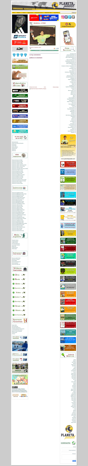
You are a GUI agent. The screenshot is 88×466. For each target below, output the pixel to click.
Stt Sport (13, 333)
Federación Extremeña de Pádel (17, 172)
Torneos (72, 126)
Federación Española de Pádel (17, 171)
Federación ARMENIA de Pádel (17, 196)
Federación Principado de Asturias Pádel (19, 179)
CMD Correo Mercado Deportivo (17, 143)
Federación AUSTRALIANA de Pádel (18, 197)
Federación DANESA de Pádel (17, 208)
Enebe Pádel (73, 373)
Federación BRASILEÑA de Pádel (18, 201)
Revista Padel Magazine (16, 261)
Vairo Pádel (74, 413)
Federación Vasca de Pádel (17, 182)
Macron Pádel (73, 389)
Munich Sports (73, 390)
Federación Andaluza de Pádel (17, 161)
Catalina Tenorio (15, 242)
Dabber (74, 368)
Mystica (74, 391)
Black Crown (74, 364)
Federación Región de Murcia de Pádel (19, 180)
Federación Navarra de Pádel (17, 178)
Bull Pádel (74, 365)
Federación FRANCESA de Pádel (18, 213)
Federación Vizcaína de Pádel (17, 183)
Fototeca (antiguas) (71, 79)
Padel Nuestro (14, 332)
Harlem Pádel (73, 374)
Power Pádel (73, 397)
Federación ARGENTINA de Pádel (18, 195)
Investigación (71, 85)
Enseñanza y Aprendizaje (69, 72)
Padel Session (73, 396)
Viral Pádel (74, 417)
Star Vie (74, 411)
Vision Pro (74, 418)
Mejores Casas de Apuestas (17, 331)
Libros (73, 89)
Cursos (73, 69)
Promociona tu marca (39, 12)
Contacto (24, 12)
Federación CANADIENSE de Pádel (18, 203)
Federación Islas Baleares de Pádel (18, 174)
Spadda (74, 410)
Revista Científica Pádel (16, 258)
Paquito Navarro (15, 247)
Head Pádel (74, 375)
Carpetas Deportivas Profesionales (18, 328)
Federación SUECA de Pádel (17, 228)
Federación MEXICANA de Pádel (18, 222)
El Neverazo (14, 144)
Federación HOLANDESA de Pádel (18, 217)
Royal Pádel (74, 402)
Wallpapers (72, 129)
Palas (73, 102)
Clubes (72, 64)
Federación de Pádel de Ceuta (17, 169)
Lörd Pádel (74, 386)
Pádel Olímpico (71, 100)
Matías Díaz (14, 246)
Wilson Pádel (73, 422)
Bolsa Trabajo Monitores (70, 57)
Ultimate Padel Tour (71, 127)
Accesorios (72, 53)
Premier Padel (71, 107)
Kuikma (74, 384)
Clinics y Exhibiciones (70, 63)
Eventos (72, 74)
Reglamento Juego (48, 12)
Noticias (72, 94)
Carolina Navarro (15, 241)
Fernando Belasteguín (16, 243)
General (73, 80)
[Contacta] (73, 18)
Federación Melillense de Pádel (17, 177)
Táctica (72, 118)
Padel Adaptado (71, 97)
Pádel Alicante (14, 148)
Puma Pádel (74, 400)
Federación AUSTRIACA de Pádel (18, 198)
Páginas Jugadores (70, 101)
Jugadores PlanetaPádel (70, 86)
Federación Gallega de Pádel (17, 173)
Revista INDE (14, 260)
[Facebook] (66, 18)
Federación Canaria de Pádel (17, 162)
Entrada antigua (56, 87)
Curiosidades (71, 68)
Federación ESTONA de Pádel (17, 211)
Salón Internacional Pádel (70, 115)
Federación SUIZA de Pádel (17, 229)
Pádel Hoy (14, 149)
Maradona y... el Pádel (40, 23)
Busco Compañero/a (70, 59)
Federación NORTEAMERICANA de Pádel (19, 223)
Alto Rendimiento (15, 326)
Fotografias (36, 47)
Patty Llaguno (14, 248)
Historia (39, 47)
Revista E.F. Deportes (16, 259)
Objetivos (18, 12)
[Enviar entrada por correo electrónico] (30, 48)
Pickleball (73, 105)
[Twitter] (70, 18)
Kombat (74, 383)
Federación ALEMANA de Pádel (17, 192)
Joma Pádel (74, 378)
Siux (75, 408)
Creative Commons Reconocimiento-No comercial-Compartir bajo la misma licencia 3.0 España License (19, 390)
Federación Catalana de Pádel (17, 167)
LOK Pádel (74, 385)
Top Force (74, 412)
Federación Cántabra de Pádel (17, 163)
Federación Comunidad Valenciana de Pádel (20, 168)
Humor (73, 84)
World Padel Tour (71, 131)
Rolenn (74, 401)
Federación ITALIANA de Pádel (17, 219)
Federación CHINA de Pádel (17, 207)
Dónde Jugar (71, 70)
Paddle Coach (73, 395)
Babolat (74, 363)
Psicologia (72, 110)
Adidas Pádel (14, 325)
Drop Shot (74, 369)
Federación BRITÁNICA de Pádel (18, 202)
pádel (74, 96)
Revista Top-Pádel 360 (16, 264)
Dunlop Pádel (73, 370)
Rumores (72, 113)
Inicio (14, 12)
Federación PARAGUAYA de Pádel (18, 224)
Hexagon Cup (72, 81)
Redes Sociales (30, 12)
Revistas (72, 112)
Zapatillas (72, 132)
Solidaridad (73, 116)
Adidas (75, 359)
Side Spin (74, 407)
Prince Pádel (73, 399)
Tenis (73, 122)
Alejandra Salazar (15, 240)
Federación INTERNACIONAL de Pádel (19, 218)
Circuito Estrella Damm (70, 62)
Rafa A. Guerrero (21, 388)
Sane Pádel (74, 405)
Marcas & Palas (71, 90)
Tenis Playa (72, 123)
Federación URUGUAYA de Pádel (18, 230)
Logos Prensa (56, 12)
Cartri (75, 367)
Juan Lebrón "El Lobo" (16, 245)
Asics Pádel (74, 362)
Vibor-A (74, 416)
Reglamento (72, 111)
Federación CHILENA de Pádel (17, 206)
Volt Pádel (74, 421)
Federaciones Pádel (70, 75)
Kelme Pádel (73, 381)
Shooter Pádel (73, 406)
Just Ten (74, 379)
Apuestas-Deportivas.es (16, 327)
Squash (73, 117)
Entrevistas (72, 73)
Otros (74, 95)
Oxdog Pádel (73, 394)
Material (72, 91)
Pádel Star (14, 150)
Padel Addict (14, 145)
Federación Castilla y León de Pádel (18, 166)
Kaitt (75, 380)
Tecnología (72, 121)
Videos (73, 128)
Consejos (72, 67)
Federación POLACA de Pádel (17, 225)
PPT (73, 106)
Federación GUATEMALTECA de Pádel (19, 214)
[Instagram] (62, 18)
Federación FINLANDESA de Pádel (18, 212)
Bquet (73, 58)
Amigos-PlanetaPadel (70, 54)
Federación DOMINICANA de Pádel (18, 209)
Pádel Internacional (70, 99)
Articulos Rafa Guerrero (70, 56)
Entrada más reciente (33, 87)
